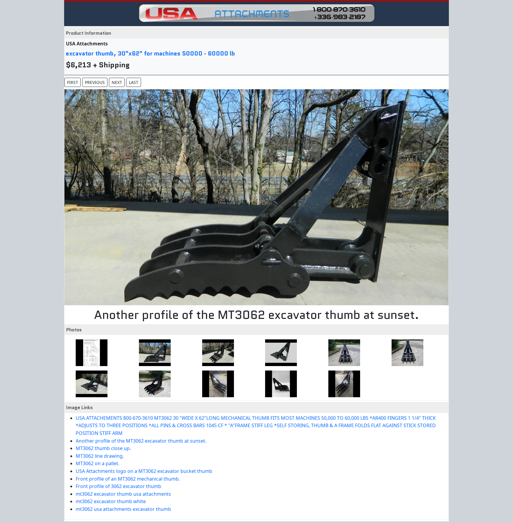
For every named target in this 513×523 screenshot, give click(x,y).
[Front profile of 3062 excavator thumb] (153, 384)
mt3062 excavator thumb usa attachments (123, 494)
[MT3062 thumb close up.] (216, 352)
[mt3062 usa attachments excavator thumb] (342, 384)
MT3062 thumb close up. (103, 448)
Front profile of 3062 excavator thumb (118, 486)
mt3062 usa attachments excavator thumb (123, 509)
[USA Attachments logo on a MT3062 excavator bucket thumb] (406, 352)
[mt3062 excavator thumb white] (279, 384)
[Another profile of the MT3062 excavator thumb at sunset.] (153, 352)
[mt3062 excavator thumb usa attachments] (216, 384)
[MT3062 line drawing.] (279, 352)
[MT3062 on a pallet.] (342, 352)
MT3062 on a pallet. (97, 463)
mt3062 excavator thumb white (111, 501)
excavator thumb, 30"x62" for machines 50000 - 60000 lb (150, 53)
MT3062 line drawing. (100, 456)
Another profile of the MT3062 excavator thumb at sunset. (141, 441)
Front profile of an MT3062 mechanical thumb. (128, 479)
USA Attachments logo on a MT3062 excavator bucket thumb (144, 471)
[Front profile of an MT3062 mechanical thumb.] (90, 384)
